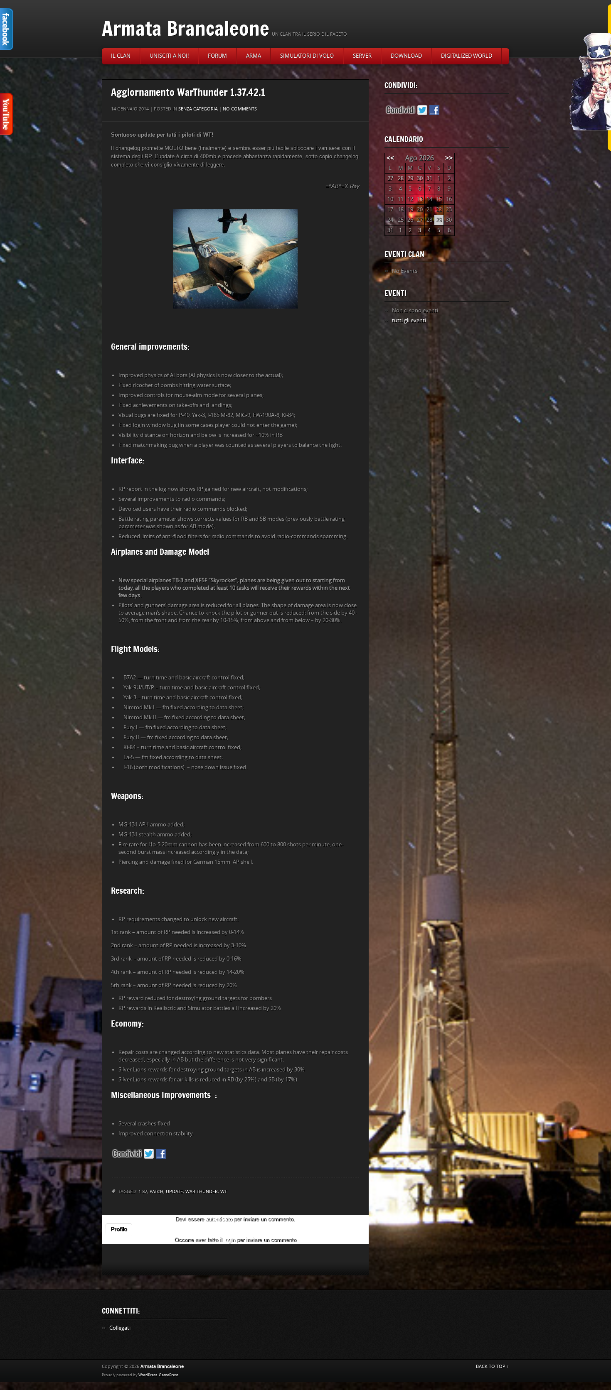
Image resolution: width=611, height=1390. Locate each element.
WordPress (147, 1375)
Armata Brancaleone (185, 28)
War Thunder (201, 1191)
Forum (217, 56)
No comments (240, 109)
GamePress (168, 1375)
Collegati (120, 1328)
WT (223, 1191)
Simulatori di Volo (307, 56)
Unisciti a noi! (169, 56)
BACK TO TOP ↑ (492, 1366)
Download (406, 56)
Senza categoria (198, 109)
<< (390, 158)
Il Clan (121, 56)
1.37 (142, 1191)
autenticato (219, 1219)
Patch (156, 1191)
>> (449, 158)
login (229, 1240)
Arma (253, 56)
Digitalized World (466, 56)
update (174, 1191)
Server (362, 56)
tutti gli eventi (409, 320)
